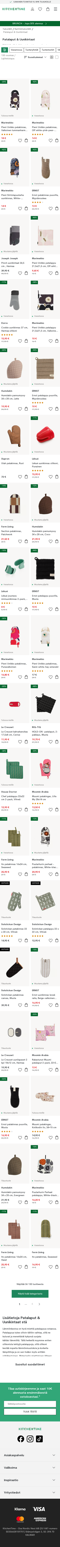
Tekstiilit (7, 28)
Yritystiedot (12, 1492)
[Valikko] (55, 9)
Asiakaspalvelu (14, 1455)
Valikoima (10, 1467)
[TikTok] (39, 1438)
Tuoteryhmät (31, 50)
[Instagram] (30, 1438)
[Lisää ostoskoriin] (26, 140)
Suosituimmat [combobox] (35, 57)
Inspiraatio (11, 1480)
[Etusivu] (14, 9)
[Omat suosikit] (40, 9)
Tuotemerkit (48, 50)
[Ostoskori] (48, 9)
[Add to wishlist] (20, 140)
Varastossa (16, 50)
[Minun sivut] (32, 9)
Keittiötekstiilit (23, 28)
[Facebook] (20, 1438)
